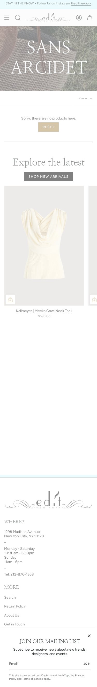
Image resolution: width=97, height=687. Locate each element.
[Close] (89, 635)
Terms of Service (32, 679)
